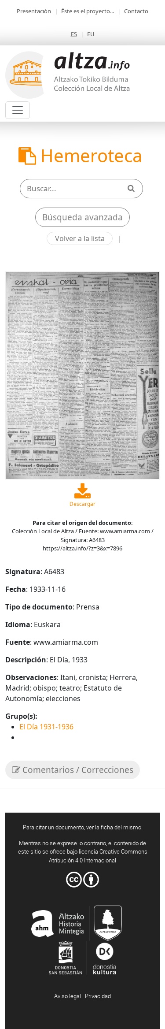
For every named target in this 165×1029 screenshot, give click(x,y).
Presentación (34, 11)
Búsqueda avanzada (82, 217)
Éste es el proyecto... (87, 11)
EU (91, 34)
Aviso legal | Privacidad (82, 996)
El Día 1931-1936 (46, 727)
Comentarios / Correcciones (76, 770)
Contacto (136, 11)
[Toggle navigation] (17, 110)
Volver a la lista (80, 238)
